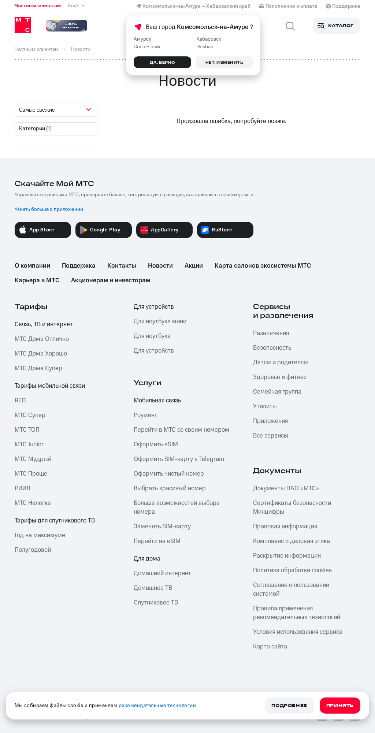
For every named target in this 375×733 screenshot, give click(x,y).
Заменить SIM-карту (162, 526)
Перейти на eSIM (157, 541)
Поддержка (79, 265)
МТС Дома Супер (38, 368)
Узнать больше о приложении (49, 209)
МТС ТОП (27, 429)
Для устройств (154, 306)
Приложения (270, 421)
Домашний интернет (162, 573)
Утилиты (265, 406)
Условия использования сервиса (297, 632)
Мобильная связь (157, 400)
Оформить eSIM (156, 444)
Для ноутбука (152, 336)
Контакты (121, 265)
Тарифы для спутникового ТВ (55, 520)
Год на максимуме (40, 535)
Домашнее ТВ (153, 588)
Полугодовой (33, 550)
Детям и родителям (280, 362)
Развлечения (271, 333)
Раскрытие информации (287, 555)
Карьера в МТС (37, 280)
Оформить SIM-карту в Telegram (179, 459)
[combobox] (56, 110)
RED (20, 400)
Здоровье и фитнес (280, 377)
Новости (160, 265)
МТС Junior (29, 444)
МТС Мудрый (33, 459)
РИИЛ (22, 488)
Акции (194, 265)
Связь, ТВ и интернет (44, 324)
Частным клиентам (38, 6)
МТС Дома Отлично (42, 339)
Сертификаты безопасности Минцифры (292, 507)
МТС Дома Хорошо (41, 353)
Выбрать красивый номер (170, 488)
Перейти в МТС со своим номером (181, 429)
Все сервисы (270, 435)
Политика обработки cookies (292, 570)
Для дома (147, 558)
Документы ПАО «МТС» (286, 488)
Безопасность (272, 347)
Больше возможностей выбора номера (177, 507)
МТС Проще (31, 473)
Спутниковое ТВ (156, 602)
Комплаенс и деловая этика (291, 541)
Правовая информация (285, 526)
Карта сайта (270, 646)
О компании (32, 265)
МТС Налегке (33, 503)
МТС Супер (30, 415)
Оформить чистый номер (169, 473)
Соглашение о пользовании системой (291, 589)
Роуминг (145, 415)
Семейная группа (277, 391)
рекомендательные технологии (157, 705)
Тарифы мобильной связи (50, 386)
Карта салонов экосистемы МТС (263, 265)
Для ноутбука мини (160, 321)
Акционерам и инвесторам (110, 280)
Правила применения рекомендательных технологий (296, 613)
